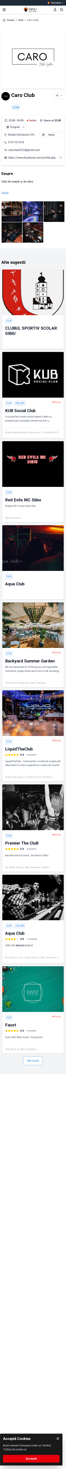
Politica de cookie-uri (15, 1449)
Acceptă (31, 1458)
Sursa (4, 192)
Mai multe (33, 1060)
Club (20, 20)
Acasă (10, 20)
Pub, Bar (20, 403)
